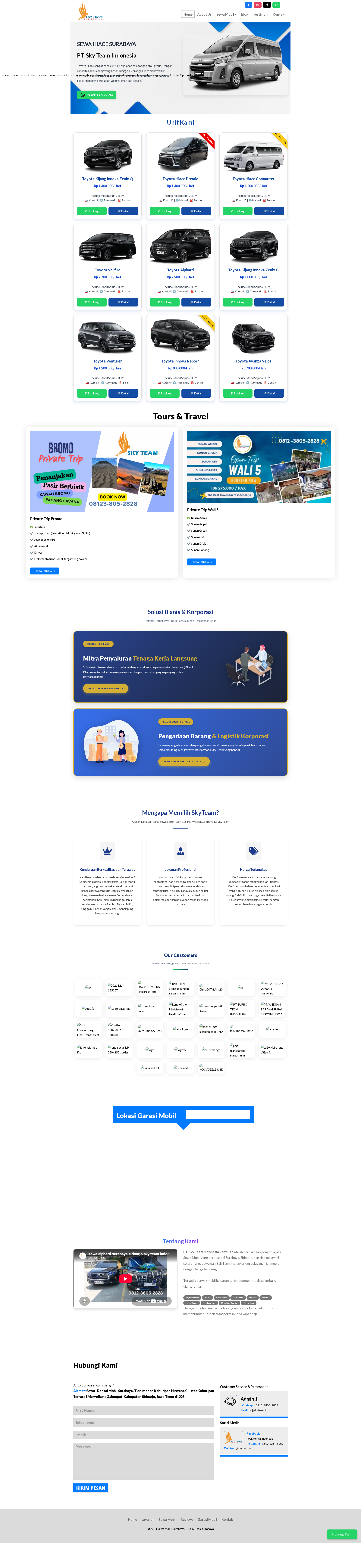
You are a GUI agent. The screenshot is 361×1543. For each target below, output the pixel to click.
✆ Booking (92, 211)
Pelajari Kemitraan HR (104, 688)
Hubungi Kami (342, 1534)
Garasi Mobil (207, 1519)
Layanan (147, 1519)
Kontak (278, 14)
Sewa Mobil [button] (225, 14)
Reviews (187, 1519)
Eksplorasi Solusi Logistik (183, 761)
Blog (244, 14)
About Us (204, 14)
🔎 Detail (123, 211)
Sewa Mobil (167, 1519)
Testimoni (260, 14)
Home (132, 1519)
